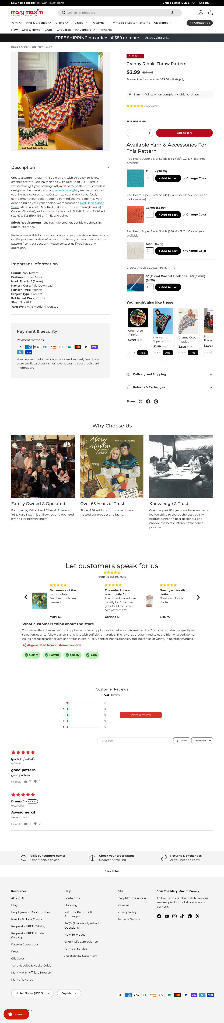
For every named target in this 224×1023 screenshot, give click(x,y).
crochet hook (54, 211)
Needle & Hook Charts (26, 919)
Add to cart (184, 132)
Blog (14, 905)
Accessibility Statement (80, 955)
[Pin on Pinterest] (156, 401)
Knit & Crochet (36, 22)
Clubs (48, 29)
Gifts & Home (31, 29)
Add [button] (142, 352)
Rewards (106, 29)
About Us (17, 898)
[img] (112, 572)
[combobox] (120, 12)
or (194, 178)
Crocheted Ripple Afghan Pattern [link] (135, 333)
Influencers (83, 29)
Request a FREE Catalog (28, 926)
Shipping (70, 905)
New (14, 29)
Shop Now (61, 2)
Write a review (141, 715)
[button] (172, 12)
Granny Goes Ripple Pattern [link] (187, 340)
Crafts (59, 22)
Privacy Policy (127, 912)
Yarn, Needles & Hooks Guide (31, 965)
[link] (138, 317)
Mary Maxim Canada (132, 898)
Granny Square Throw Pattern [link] (163, 339)
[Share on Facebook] (148, 401)
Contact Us (72, 898)
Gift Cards (64, 29)
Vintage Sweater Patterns (131, 22)
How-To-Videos (74, 934)
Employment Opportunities (30, 912)
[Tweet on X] (140, 401)
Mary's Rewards (22, 979)
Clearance (161, 22)
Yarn (14, 22)
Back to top (112, 871)
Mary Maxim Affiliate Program (31, 972)
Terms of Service (75, 948)
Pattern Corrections (25, 944)
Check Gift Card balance (81, 941)
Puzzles (77, 22)
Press (15, 951)
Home (14, 47)
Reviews (123, 905)
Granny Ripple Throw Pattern (36, 47)
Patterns (98, 22)
